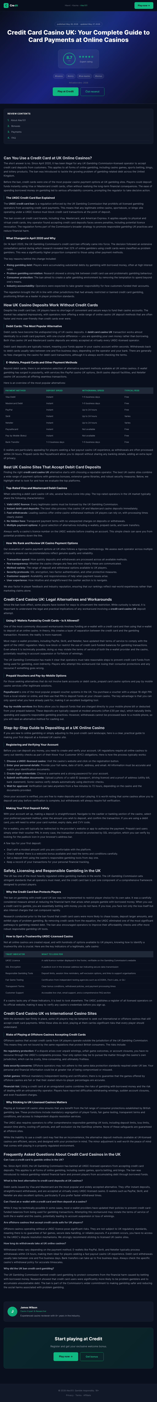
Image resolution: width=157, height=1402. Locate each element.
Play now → (144, 5)
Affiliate (87, 1395)
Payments (16, 132)
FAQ (13, 137)
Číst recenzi (92, 91)
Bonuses (15, 126)
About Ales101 (18, 120)
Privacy (70, 1395)
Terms (78, 1395)
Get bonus (92, 1356)
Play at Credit (66, 91)
